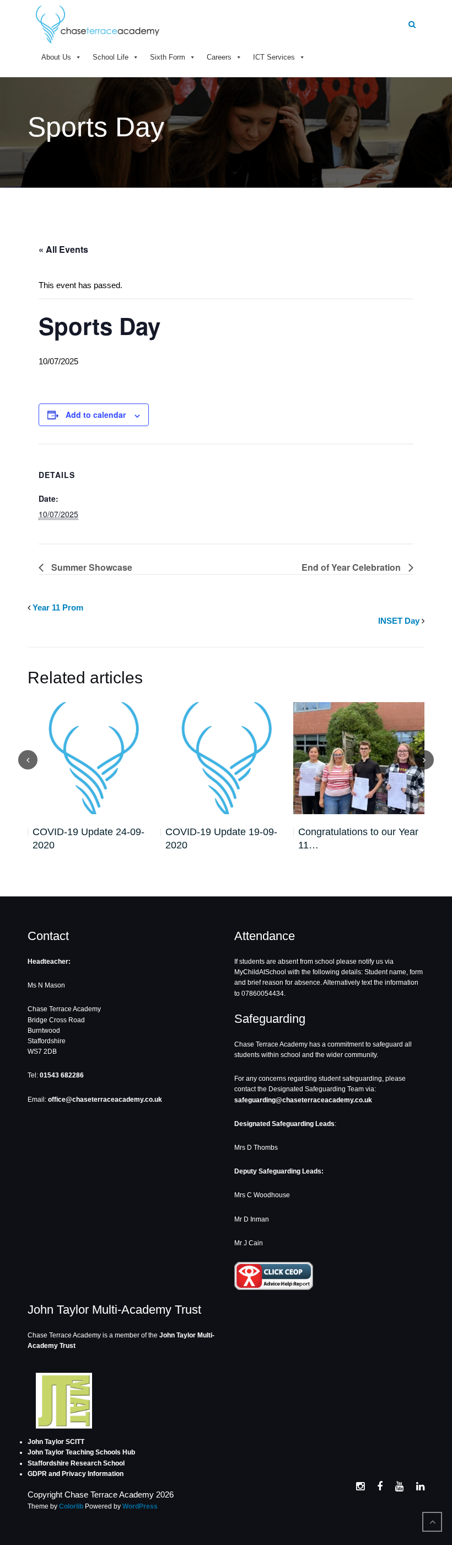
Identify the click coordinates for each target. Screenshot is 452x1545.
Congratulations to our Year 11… (358, 838)
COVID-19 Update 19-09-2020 (221, 838)
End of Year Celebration (352, 567)
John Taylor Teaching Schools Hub (81, 1452)
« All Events (63, 249)
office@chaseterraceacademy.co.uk (105, 1099)
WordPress (140, 1506)
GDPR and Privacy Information (75, 1474)
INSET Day (398, 620)
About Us (56, 57)
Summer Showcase (90, 567)
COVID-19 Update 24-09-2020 (88, 838)
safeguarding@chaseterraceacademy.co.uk (303, 1100)
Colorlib (71, 1506)
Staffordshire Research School (76, 1463)
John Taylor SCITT (56, 1442)
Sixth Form (167, 57)
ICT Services (274, 57)
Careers (219, 57)
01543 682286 (62, 1075)
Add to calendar (96, 414)
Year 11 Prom (58, 607)
